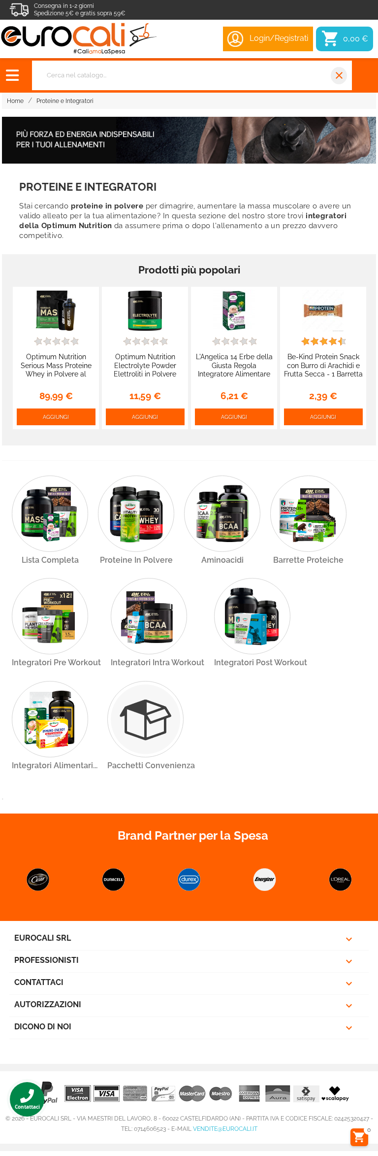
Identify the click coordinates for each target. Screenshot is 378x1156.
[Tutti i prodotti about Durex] (189, 879)
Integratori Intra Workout (157, 662)
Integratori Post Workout (260, 662)
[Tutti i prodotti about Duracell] (114, 879)
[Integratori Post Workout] (252, 616)
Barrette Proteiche (308, 560)
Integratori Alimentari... (54, 765)
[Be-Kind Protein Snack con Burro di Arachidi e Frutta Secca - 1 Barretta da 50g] (323, 310)
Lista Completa (50, 560)
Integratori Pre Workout (56, 662)
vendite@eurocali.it (225, 1128)
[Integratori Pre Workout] (50, 616)
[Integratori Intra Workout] (149, 616)
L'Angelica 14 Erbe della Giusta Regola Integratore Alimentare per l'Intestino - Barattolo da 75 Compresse (234, 373)
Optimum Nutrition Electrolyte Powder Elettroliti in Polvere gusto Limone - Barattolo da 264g (145, 373)
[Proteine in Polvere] (136, 514)
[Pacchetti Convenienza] (145, 719)
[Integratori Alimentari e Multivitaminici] (50, 719)
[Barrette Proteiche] (308, 514)
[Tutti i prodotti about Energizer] (265, 879)
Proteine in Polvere (136, 560)
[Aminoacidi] (222, 514)
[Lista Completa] (50, 514)
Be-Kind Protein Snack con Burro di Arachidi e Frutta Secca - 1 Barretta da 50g (323, 369)
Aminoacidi (222, 560)
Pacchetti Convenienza (151, 765)
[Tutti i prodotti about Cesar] (38, 879)
